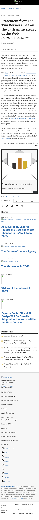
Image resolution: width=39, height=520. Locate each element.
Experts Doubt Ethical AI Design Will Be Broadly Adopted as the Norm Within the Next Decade (18, 317)
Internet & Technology (8, 432)
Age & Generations (7, 413)
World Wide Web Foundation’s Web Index (22, 118)
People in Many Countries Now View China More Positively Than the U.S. (18, 358)
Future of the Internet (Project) (14, 197)
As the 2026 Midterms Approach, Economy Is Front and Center (17, 342)
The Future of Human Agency (18, 251)
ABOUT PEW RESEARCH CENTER (10, 486)
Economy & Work (7, 424)
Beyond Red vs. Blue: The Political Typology (17, 365)
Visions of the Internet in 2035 (16, 289)
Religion (4, 409)
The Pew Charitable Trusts (16, 498)
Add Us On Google (7, 43)
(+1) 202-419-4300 (7, 386)
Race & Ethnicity (6, 405)
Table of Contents (8, 49)
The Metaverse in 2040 (15, 266)
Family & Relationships (9, 420)
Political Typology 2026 (13, 336)
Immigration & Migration (9, 400)
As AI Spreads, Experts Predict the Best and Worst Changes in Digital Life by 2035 (17, 231)
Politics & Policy (6, 392)
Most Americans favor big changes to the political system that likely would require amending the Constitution (20, 350)
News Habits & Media (8, 436)
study (6, 73)
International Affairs (8, 396)
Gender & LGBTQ (7, 417)
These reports (5, 138)
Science (4, 428)
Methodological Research (9, 441)
